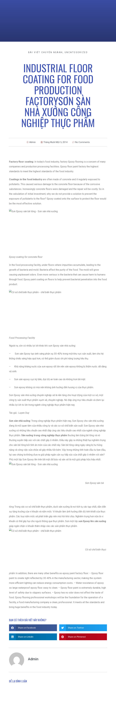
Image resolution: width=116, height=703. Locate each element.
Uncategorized (76, 52)
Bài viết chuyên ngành (45, 52)
